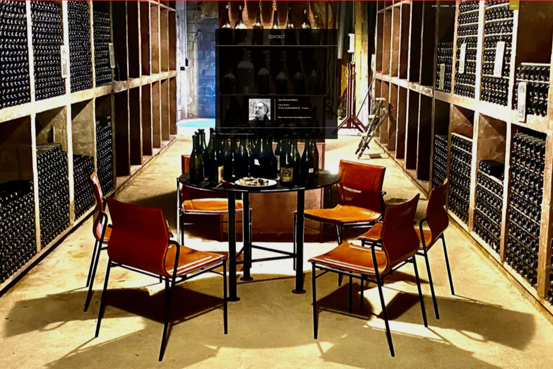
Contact (514, 5)
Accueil (435, 5)
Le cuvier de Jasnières (480, 5)
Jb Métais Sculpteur (500, 5)
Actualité (465, 5)
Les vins (455, 5)
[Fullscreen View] (522, 5)
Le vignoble (444, 5)
